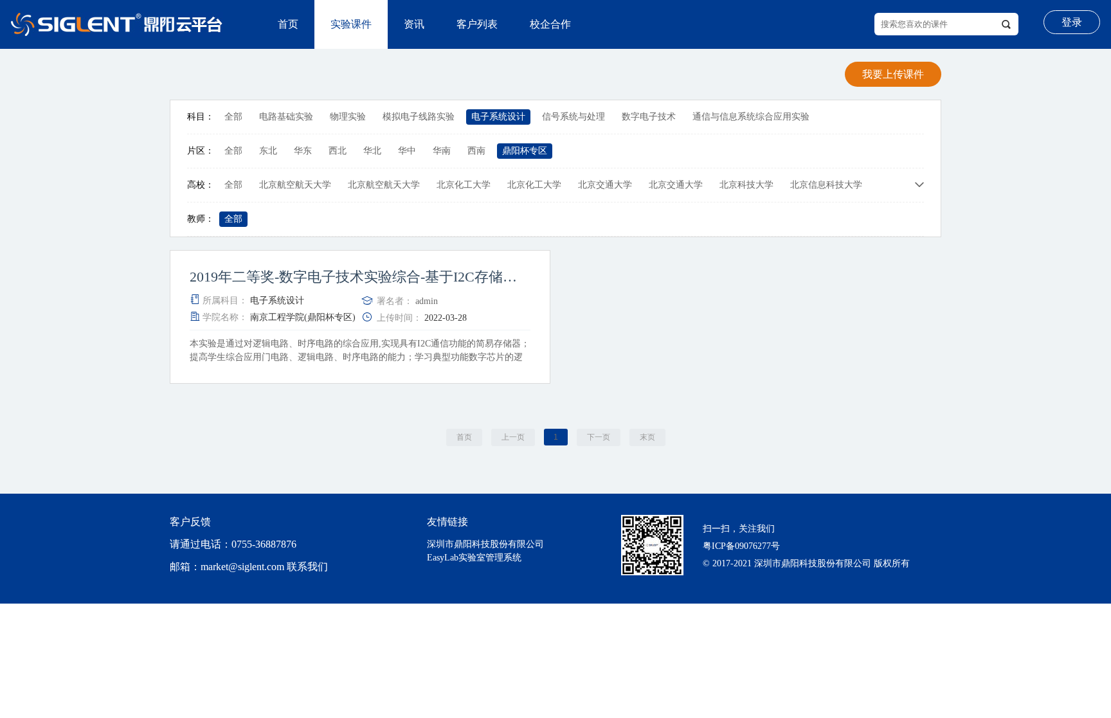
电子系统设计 (498, 116)
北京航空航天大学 (295, 185)
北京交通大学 (605, 185)
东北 (268, 151)
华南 (442, 151)
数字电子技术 (649, 116)
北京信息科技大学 (826, 185)
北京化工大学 (464, 185)
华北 (372, 151)
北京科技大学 (746, 185)
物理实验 (348, 116)
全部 (233, 116)
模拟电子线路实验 (419, 116)
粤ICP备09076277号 (741, 546)
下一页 (598, 437)
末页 (647, 437)
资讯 (414, 24)
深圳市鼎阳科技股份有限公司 (485, 544)
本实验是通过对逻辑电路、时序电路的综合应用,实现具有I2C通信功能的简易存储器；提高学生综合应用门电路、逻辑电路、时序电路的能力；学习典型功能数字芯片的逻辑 (360, 357)
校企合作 (550, 24)
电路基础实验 (286, 116)
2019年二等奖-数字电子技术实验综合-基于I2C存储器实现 (360, 277)
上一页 (513, 437)
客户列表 (477, 24)
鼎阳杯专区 (524, 151)
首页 (288, 24)
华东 (303, 151)
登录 (1071, 22)
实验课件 (351, 24)
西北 (338, 151)
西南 (476, 151)
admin (426, 301)
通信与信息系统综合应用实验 (750, 116)
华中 (407, 151)
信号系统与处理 (573, 116)
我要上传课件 (893, 74)
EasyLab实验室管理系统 (474, 557)
